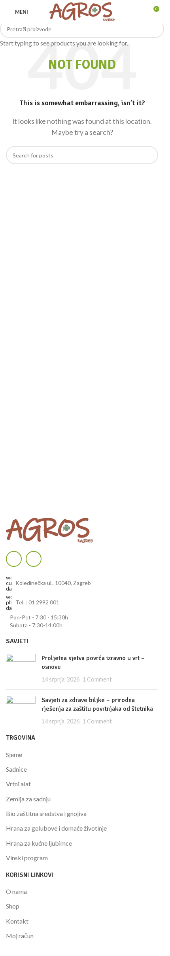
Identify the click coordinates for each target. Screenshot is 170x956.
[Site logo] (82, 11)
